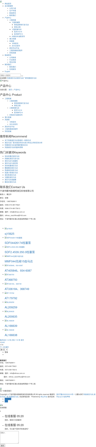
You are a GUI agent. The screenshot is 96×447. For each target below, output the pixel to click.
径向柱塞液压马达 (11, 165)
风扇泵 (11, 41)
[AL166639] (9, 320)
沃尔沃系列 (16, 45)
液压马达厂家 (22, 78)
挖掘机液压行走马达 (12, 158)
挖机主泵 (17, 27)
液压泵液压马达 (10, 175)
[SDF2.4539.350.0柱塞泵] (15, 246)
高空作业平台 (14, 48)
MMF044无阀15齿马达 (19, 261)
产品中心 (8, 17)
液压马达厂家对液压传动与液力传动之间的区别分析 (23, 142)
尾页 (7, 347)
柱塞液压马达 (32, 78)
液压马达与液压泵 (11, 163)
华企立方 (59, 396)
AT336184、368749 (17, 289)
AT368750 (11, 279)
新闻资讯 (12, 13)
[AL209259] (9, 302)
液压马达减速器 (10, 179)
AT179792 (11, 298)
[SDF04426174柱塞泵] (13, 237)
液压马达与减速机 (11, 161)
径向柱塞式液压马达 (12, 156)
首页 (10, 89)
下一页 (2, 347)
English (7, 71)
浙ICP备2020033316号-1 (65, 394)
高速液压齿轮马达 (11, 170)
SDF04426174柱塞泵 (18, 243)
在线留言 (12, 69)
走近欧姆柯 (9, 6)
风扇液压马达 (12, 78)
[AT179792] (9, 292)
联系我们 (12, 15)
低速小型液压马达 (11, 172)
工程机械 (12, 20)
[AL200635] (9, 311)
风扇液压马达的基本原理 (14, 147)
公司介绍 (12, 8)
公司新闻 (12, 57)
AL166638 (11, 335)
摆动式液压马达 (10, 182)
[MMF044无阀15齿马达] (14, 256)
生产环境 (12, 10)
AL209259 (11, 307)
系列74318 (18, 31)
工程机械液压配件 (15, 50)
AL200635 (11, 316)
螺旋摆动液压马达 (11, 168)
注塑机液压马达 (10, 177)
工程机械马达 (17, 29)
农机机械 (12, 52)
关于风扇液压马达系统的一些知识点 (18, 140)
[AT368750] (9, 274)
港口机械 (12, 38)
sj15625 (9, 233)
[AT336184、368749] (13, 283)
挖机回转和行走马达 (21, 24)
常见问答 (12, 62)
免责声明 (66, 396)
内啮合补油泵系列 (18, 36)
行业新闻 (12, 60)
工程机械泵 (16, 22)
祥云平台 (44, 396)
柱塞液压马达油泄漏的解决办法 (16, 145)
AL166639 (11, 326)
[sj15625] (8, 228)
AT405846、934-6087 (18, 270)
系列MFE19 (18, 34)
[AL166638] (9, 329)
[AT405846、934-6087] (14, 265)
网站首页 (8, 3)
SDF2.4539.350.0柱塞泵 (20, 252)
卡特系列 (15, 43)
